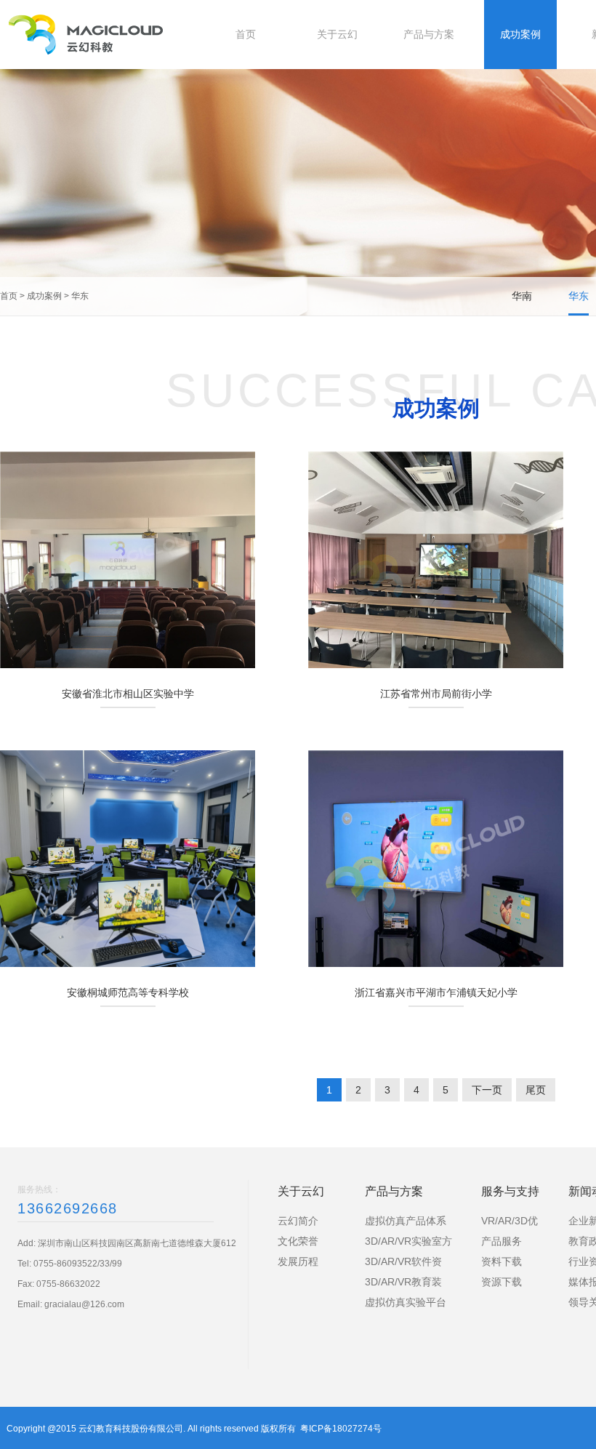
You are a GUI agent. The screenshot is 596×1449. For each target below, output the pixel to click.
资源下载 (501, 1282)
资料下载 (501, 1261)
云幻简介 (298, 1221)
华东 (80, 296)
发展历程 (298, 1261)
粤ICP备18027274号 (341, 1429)
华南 (522, 296)
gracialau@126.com (84, 1304)
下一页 (487, 1090)
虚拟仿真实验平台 (405, 1302)
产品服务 (501, 1241)
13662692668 (67, 1208)
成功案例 (44, 296)
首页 (8, 296)
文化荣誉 (298, 1241)
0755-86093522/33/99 (77, 1264)
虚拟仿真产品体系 (405, 1221)
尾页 (535, 1090)
